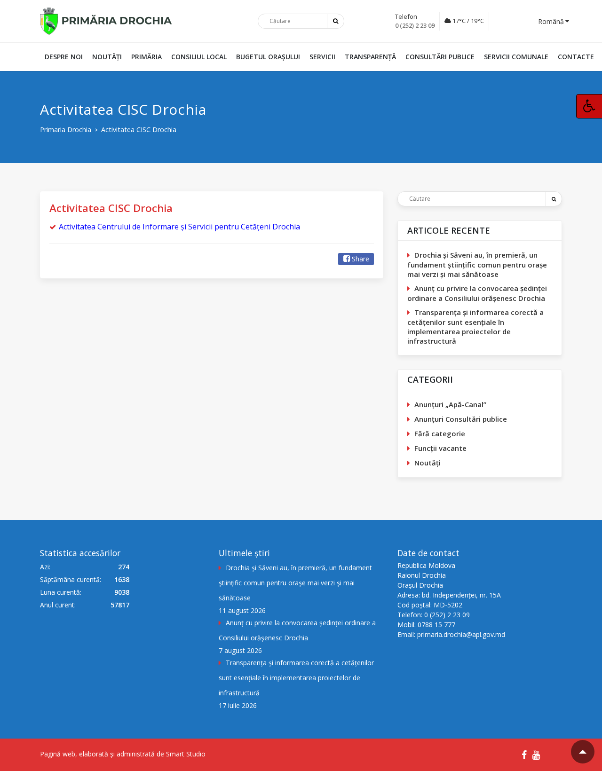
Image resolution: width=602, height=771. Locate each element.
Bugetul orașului (268, 56)
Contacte (576, 56)
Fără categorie (439, 433)
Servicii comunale (516, 56)
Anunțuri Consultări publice (460, 419)
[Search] (554, 199)
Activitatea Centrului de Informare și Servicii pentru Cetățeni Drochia (179, 226)
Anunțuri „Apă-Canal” (450, 404)
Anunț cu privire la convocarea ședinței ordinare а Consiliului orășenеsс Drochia (477, 293)
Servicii (322, 56)
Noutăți (107, 56)
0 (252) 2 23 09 (415, 25)
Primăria (146, 56)
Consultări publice (440, 56)
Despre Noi (64, 56)
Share (360, 258)
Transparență (370, 56)
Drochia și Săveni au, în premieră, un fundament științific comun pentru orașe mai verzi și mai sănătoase (477, 264)
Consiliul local (199, 56)
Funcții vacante (440, 448)
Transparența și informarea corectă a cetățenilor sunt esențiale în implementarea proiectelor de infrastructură (475, 326)
